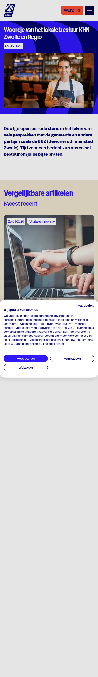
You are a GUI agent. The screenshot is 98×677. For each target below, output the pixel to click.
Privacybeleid (84, 305)
